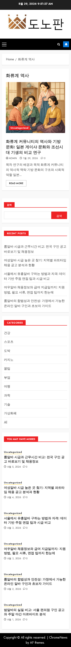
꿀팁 (7, 368)
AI (5, 422)
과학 (7, 395)
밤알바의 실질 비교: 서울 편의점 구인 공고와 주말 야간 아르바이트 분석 (34, 612)
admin (13, 158)
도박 (7, 350)
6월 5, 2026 (14, 467)
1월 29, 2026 (30, 158)
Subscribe (66, 44)
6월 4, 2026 (14, 497)
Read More (16, 183)
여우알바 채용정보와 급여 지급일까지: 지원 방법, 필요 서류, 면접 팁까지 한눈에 (35, 551)
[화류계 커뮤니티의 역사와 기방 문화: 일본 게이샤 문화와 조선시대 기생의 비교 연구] (35, 107)
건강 (7, 333)
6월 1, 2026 (14, 619)
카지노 (8, 359)
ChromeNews (58, 637)
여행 (7, 386)
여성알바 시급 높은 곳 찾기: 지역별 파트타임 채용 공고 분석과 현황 (34, 489)
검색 (9, 205)
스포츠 (8, 341)
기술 (7, 404)
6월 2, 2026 (14, 589)
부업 (7, 377)
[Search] (58, 44)
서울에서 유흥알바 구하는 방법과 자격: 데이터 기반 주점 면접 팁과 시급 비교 (34, 276)
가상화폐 (10, 413)
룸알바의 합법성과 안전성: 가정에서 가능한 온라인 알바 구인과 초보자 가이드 (35, 581)
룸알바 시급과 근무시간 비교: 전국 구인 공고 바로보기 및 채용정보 (34, 459)
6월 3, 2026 (14, 528)
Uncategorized (19, 128)
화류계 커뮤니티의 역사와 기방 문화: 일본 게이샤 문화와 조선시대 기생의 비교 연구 (34, 147)
